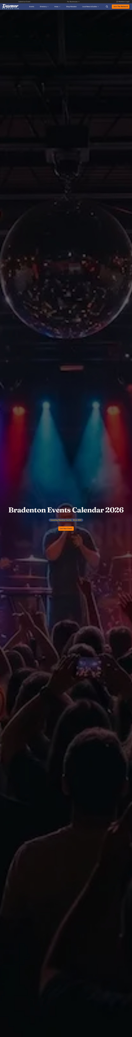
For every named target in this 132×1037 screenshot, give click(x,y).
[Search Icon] (107, 6)
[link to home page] (10, 6)
